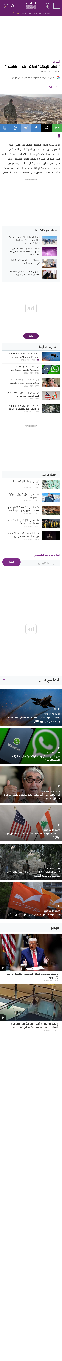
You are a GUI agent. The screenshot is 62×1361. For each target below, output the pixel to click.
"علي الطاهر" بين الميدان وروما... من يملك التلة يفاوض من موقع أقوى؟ (23, 407)
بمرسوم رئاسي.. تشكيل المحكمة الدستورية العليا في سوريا (25, 273)
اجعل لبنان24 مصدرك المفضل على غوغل (33, 77)
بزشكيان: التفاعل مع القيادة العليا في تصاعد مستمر (25, 262)
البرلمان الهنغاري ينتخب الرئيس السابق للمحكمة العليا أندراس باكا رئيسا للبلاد (24, 251)
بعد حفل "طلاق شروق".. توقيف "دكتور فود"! (23, 496)
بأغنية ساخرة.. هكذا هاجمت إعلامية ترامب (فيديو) (32, 976)
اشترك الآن (16, 13)
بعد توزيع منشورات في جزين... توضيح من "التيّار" (33, 914)
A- (57, 87)
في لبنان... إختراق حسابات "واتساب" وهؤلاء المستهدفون (24, 368)
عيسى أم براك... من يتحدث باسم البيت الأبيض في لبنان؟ (23, 394)
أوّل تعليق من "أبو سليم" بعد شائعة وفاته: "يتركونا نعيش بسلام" (25, 381)
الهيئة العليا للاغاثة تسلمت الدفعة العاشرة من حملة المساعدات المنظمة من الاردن (24, 240)
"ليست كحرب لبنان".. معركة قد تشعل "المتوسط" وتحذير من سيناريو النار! (24, 355)
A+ (51, 87)
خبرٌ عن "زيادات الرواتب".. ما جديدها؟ (26, 483)
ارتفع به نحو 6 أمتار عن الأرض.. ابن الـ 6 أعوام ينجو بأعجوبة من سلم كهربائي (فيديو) (34, 1027)
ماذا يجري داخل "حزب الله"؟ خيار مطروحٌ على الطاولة (23, 522)
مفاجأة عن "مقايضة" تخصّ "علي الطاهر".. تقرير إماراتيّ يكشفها (23, 509)
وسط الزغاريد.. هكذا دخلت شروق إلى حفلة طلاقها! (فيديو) (23, 534)
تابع (31, 336)
